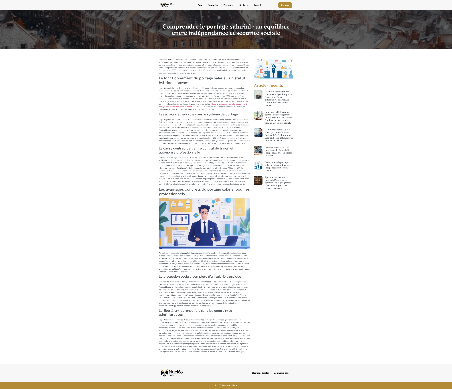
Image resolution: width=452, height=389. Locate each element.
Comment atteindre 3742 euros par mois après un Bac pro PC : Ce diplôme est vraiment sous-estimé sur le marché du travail (279, 135)
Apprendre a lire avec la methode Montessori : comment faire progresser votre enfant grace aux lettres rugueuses (278, 182)
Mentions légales (260, 372)
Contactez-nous (282, 372)
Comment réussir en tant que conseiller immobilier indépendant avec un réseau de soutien (279, 151)
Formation (228, 5)
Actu (200, 5)
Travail (257, 5)
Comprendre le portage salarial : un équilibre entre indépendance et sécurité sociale (278, 166)
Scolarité (243, 5)
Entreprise (213, 5)
